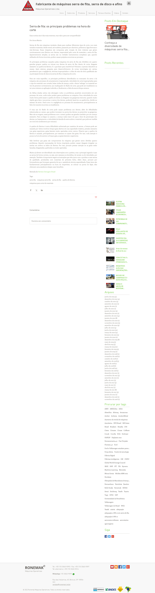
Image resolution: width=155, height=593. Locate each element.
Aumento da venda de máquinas (116, 419)
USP (116, 495)
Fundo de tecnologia (121, 452)
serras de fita (56, 180)
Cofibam (127, 430)
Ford (115, 445)
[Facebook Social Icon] (120, 567)
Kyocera (125, 466)
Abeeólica (108, 412)
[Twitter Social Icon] (124, 567)
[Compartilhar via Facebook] (31, 190)
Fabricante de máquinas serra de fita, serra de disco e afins (79, 4)
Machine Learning (111, 470)
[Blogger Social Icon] (116, 567)
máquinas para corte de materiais (41, 183)
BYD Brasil (117, 423)
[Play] (129, 3)
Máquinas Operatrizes (33, 571)
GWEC (127, 459)
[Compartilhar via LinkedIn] (42, 190)
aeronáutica (124, 520)
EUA (119, 434)
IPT (115, 466)
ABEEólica (113, 409)
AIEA (121, 409)
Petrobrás (118, 484)
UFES (111, 495)
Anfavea (114, 416)
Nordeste (108, 477)
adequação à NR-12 (111, 516)
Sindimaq (113, 491)
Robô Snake (109, 488)
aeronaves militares (112, 520)
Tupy (106, 495)
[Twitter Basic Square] (109, 536)
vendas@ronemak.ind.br (61, 585)
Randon (126, 484)
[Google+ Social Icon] (128, 567)
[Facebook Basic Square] (106, 536)
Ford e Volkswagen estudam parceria (117, 448)
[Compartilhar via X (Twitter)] (36, 190)
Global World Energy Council (115, 463)
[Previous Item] (108, 32)
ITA (119, 466)
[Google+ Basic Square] (112, 536)
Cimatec (113, 430)
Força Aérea (109, 452)
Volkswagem (109, 502)
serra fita (33, 180)
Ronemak (117, 488)
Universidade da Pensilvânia (115, 498)
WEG (123, 506)
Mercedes (122, 470)
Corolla (113, 434)
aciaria (112, 509)
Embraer (125, 434)
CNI (125, 427)
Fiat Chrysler (123, 441)
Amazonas (124, 412)
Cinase (119, 430)
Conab (107, 434)
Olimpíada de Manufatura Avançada (117, 481)
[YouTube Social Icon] (112, 567)
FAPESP (107, 437)
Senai (107, 491)
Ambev (107, 416)
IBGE (106, 466)
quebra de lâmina (69, 180)
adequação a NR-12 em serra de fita (117, 513)
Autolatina (108, 423)
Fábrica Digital (110, 455)
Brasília (120, 427)
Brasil (107, 427)
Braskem (113, 427)
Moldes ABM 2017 (121, 473)
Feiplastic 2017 (117, 437)
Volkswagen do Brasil (112, 506)
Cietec (107, 430)
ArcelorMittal (123, 416)
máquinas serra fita (44, 180)
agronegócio (109, 524)
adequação (120, 509)
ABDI (106, 409)
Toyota (126, 491)
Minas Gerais (109, 473)
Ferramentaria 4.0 (111, 441)
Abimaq (116, 412)
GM (122, 459)
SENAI (125, 488)
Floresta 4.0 (109, 445)
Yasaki (107, 509)
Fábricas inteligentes (112, 459)
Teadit (120, 491)
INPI (111, 466)
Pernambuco (109, 484)
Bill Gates (126, 423)
